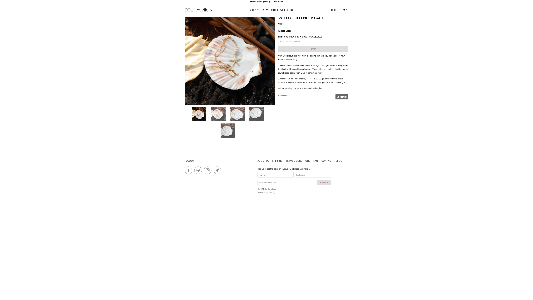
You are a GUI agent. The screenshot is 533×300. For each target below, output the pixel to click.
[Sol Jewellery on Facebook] (189, 170)
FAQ (315, 160)
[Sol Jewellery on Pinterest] (198, 170)
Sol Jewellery (270, 189)
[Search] (339, 10)
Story (265, 10)
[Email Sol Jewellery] (218, 170)
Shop (253, 10)
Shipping (277, 160)
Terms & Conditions (298, 160)
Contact (326, 160)
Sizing (274, 10)
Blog (339, 160)
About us (263, 160)
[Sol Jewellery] (199, 10)
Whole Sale (287, 10)
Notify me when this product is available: (300, 36)
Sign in (333, 10)
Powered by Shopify (266, 192)
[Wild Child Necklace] (230, 59)
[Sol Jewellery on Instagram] (208, 170)
